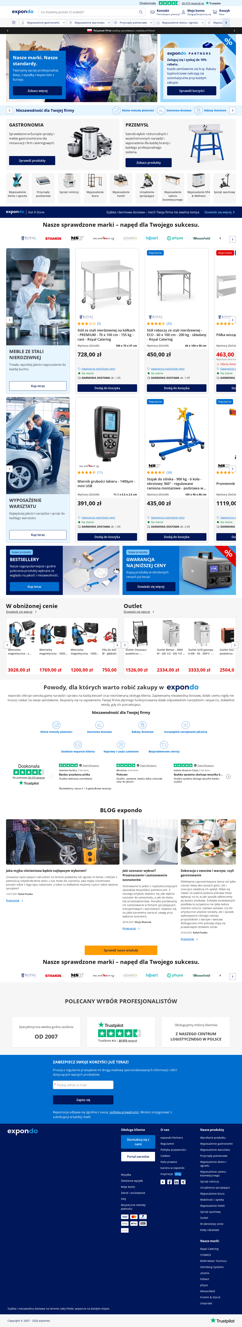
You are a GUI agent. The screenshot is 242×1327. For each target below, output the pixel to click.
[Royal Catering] (28, 238)
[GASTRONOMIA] (62, 144)
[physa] (175, 238)
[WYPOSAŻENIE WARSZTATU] (38, 470)
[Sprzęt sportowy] (224, 188)
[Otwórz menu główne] (13, 22)
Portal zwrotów (138, 1157)
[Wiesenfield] (202, 238)
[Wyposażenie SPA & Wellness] (198, 188)
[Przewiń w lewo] (7, 30)
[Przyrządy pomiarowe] (43, 188)
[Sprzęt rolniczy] (69, 188)
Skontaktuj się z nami (138, 1142)
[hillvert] (152, 238)
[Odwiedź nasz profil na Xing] (183, 1183)
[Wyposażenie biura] (95, 188)
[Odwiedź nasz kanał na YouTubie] (163, 1183)
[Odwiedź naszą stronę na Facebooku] (169, 1183)
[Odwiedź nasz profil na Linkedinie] (176, 1183)
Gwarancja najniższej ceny (98, 368)
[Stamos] (53, 238)
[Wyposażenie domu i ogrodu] (17, 188)
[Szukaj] (140, 12)
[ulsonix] (130, 238)
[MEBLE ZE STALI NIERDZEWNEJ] (38, 321)
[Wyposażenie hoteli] (121, 188)
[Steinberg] (104, 238)
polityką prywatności (124, 1112)
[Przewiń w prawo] (234, 30)
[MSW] (77, 238)
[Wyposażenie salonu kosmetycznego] (172, 188)
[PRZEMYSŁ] (179, 144)
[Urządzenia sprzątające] (146, 188)
